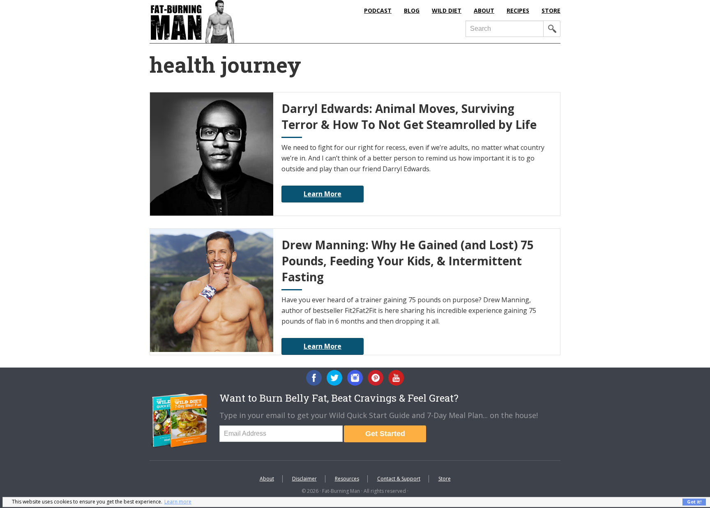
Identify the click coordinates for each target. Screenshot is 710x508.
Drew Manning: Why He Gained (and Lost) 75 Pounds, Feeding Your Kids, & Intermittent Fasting (407, 261)
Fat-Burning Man (226, 21)
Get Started (385, 434)
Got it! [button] (694, 502)
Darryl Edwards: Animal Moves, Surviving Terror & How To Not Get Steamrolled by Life (409, 116)
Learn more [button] (177, 501)
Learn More (322, 193)
